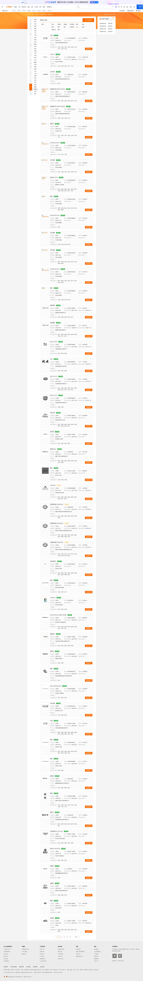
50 (76, 936)
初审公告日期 (67, 40)
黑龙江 (35, 44)
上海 (35, 73)
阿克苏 (59, 24)
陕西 (35, 69)
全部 (53, 24)
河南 (35, 46)
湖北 (35, 48)
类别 (65, 38)
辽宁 (35, 59)
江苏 (35, 53)
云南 (35, 91)
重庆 (35, 26)
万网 (33, 14)
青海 (35, 66)
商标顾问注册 (103, 31)
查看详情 (88, 49)
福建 (35, 28)
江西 (35, 55)
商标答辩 (110, 26)
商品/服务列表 (53, 47)
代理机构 (52, 45)
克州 (77, 27)
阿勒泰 (65, 24)
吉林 (35, 57)
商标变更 (110, 29)
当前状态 (52, 38)
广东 (35, 33)
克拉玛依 (72, 27)
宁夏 (35, 64)
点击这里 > (113, 14)
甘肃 (35, 30)
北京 (35, 23)
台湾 (35, 80)
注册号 (79, 38)
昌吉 (83, 24)
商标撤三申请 (103, 29)
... (73, 936)
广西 (35, 35)
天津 (35, 82)
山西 (35, 75)
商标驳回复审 (103, 26)
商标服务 (37, 14)
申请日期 (52, 40)
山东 (35, 71)
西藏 (35, 87)
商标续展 (110, 23)
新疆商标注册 (43, 14)
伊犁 (59, 29)
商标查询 (110, 31)
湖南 (35, 50)
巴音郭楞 (72, 24)
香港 (35, 84)
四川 (35, 78)
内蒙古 (35, 62)
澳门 (35, 21)
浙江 (35, 93)
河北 (35, 42)
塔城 (83, 27)
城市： (43, 24)
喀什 (65, 27)
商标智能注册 (103, 23)
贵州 (35, 37)
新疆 (35, 89)
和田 (59, 27)
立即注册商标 (88, 20)
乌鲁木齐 (54, 29)
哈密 (53, 27)
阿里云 (28, 14)
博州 (77, 24)
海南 (35, 39)
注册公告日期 (81, 40)
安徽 (35, 19)
